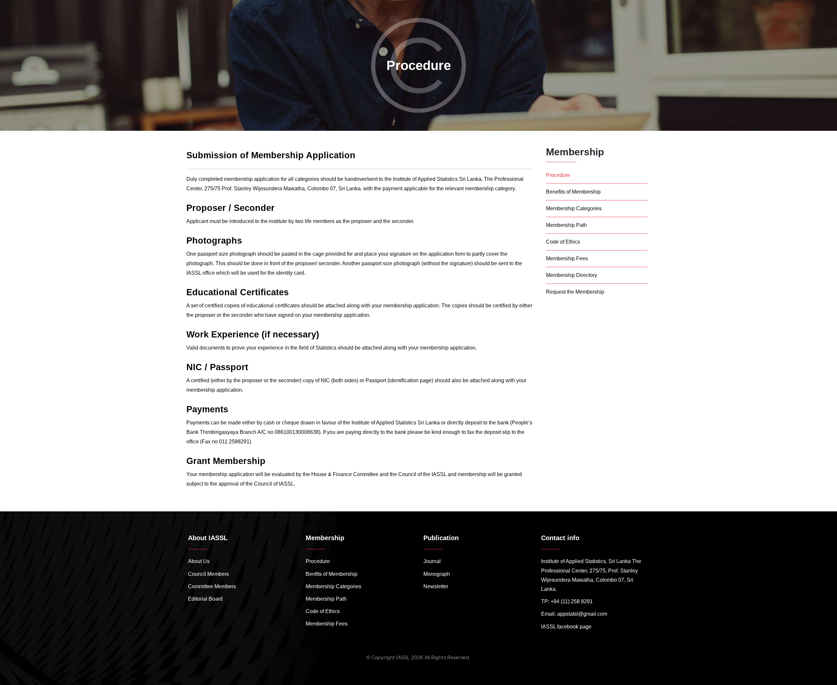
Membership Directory (571, 275)
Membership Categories (574, 208)
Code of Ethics (563, 242)
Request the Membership (575, 292)
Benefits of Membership (573, 192)
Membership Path (566, 225)
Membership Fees (567, 258)
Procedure (558, 175)
